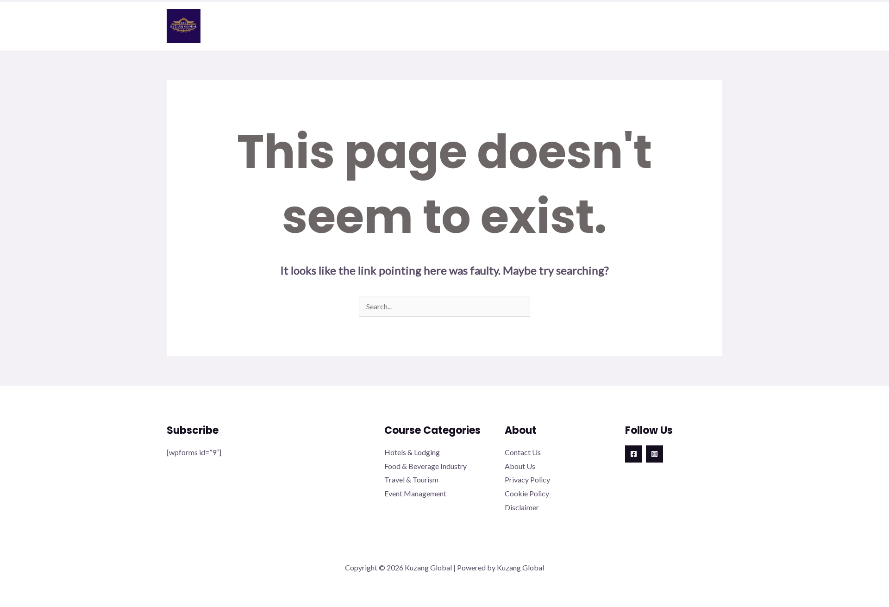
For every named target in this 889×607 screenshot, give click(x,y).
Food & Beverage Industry (425, 466)
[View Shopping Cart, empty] (713, 26)
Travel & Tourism (411, 479)
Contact (666, 26)
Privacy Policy (527, 479)
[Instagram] (654, 454)
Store (538, 26)
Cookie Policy (527, 493)
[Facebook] (633, 454)
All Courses (599, 26)
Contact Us (523, 452)
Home (348, 26)
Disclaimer (522, 507)
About (398, 26)
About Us (520, 466)
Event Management (415, 493)
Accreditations (468, 26)
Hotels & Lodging (412, 452)
